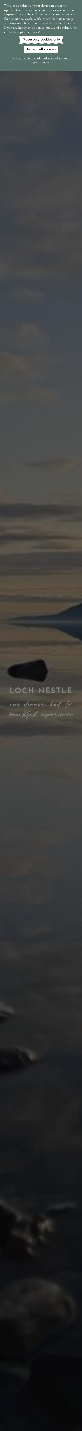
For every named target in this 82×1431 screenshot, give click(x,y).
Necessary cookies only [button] (41, 39)
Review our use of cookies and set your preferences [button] (42, 60)
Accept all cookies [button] (41, 49)
